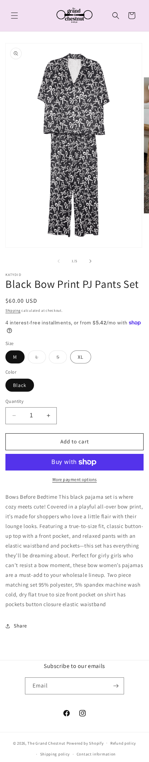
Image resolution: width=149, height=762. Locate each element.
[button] (14, 16)
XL (81, 357)
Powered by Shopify (85, 742)
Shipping (13, 310)
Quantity (14, 401)
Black (19, 385)
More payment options (74, 479)
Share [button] (20, 625)
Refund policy (123, 743)
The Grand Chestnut (46, 742)
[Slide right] (90, 261)
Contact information (96, 754)
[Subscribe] (116, 685)
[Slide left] (59, 261)
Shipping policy (55, 754)
